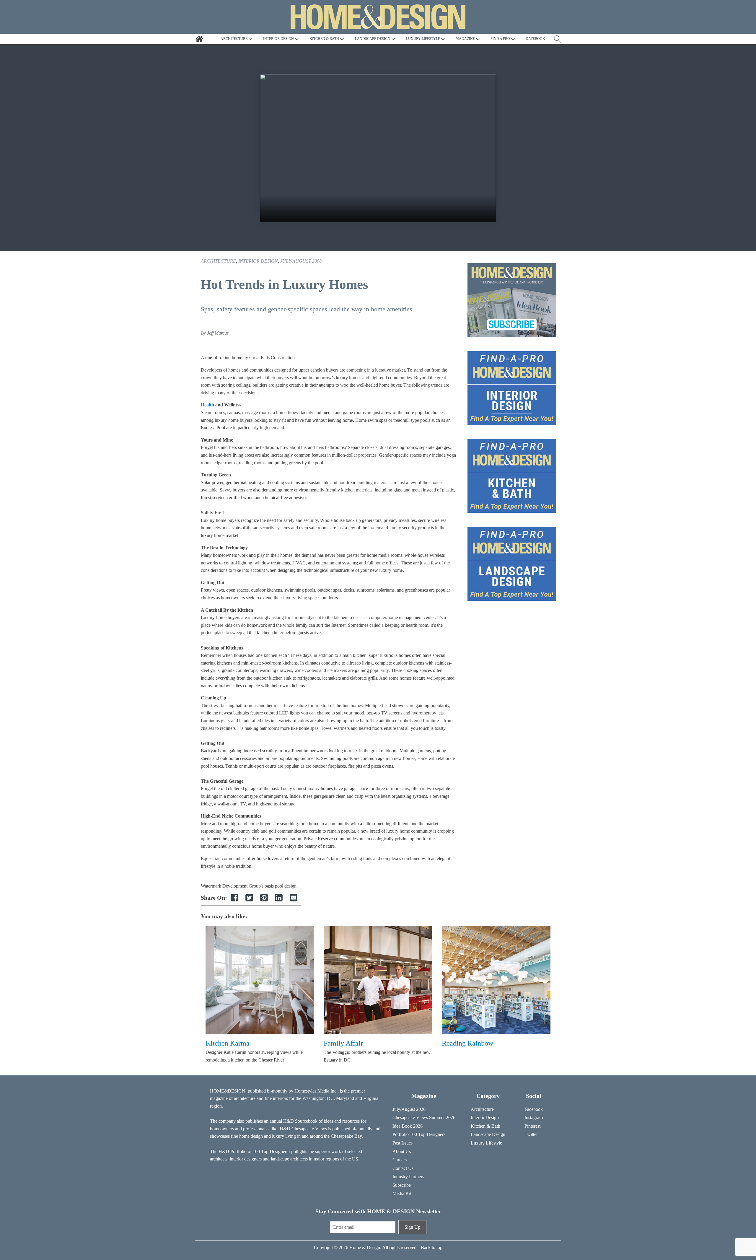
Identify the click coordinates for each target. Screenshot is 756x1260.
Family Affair (343, 1043)
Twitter (531, 1134)
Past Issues (402, 1142)
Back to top (431, 1247)
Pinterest (532, 1126)
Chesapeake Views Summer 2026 (423, 1117)
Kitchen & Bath (485, 1126)
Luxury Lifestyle (486, 1142)
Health (208, 404)
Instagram (533, 1117)
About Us (401, 1151)
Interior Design (258, 260)
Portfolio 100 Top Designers (418, 1134)
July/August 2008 (301, 260)
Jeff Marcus (218, 333)
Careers (399, 1159)
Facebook (533, 1109)
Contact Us (402, 1168)
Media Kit (401, 1193)
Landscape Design (488, 1134)
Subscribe (401, 1185)
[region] (378, 148)
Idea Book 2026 (407, 1126)
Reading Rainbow (467, 1043)
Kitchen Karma (228, 1043)
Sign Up (412, 1227)
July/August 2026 (409, 1109)
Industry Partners (408, 1176)
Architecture (218, 260)
